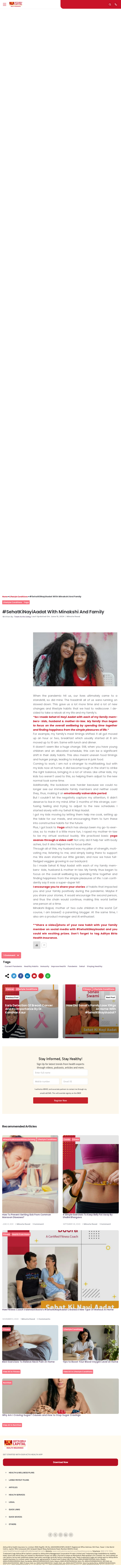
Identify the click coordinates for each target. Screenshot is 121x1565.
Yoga (26, 602)
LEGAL (12, 1502)
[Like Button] (36, 945)
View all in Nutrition (12, 1425)
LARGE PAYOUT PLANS (19, 1480)
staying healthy (94, 966)
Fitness (75, 1139)
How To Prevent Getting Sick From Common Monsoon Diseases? (26, 1216)
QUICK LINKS (14, 1509)
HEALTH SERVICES (17, 1494)
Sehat (82, 966)
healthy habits (31, 966)
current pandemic (13, 966)
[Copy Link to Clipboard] (41, 976)
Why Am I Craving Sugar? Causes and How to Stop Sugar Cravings (41, 1415)
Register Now (60, 1100)
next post (110, 997)
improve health (58, 966)
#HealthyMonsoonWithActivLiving (19, 1139)
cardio (67, 1139)
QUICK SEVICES (15, 1517)
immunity (44, 966)
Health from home (21, 1234)
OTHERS (12, 1524)
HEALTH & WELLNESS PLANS (21, 1472)
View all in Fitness (11, 1371)
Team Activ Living (22, 616)
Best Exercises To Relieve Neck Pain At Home (28, 1361)
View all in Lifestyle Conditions (77, 1371)
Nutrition (7, 1382)
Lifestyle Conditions (18, 596)
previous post (12, 997)
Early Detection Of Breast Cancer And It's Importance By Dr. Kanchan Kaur (29, 1008)
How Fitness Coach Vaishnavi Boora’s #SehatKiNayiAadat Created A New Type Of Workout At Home (58, 1309)
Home (5, 596)
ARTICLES (13, 1487)
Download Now (60, 1462)
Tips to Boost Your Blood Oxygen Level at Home (90, 1361)
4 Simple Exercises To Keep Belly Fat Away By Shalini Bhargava (87, 1216)
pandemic (72, 966)
